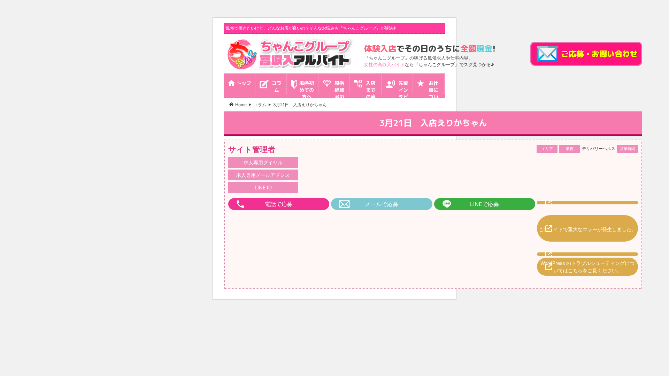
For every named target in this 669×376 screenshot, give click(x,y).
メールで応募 (381, 204)
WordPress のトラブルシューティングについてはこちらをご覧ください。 (587, 266)
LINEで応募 (484, 204)
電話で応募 (279, 204)
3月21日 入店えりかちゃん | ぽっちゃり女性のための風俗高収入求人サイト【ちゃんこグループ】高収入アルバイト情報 (291, 53)
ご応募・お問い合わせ (599, 53)
